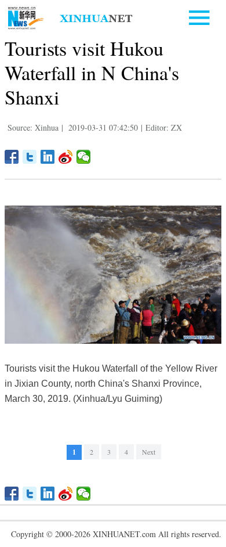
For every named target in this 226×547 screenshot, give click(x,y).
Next (148, 451)
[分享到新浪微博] (66, 157)
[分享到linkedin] (48, 157)
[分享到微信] (83, 157)
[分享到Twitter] (30, 157)
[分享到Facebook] (12, 157)
